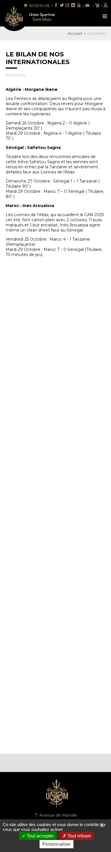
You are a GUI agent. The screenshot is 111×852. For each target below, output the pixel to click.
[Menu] (105, 16)
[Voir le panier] (97, 5)
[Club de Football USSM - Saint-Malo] (14, 17)
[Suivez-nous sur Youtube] (78, 5)
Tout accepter (40, 835)
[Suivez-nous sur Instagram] (67, 5)
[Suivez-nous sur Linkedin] (73, 5)
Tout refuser (78, 835)
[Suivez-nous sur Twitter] (61, 5)
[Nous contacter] (88, 6)
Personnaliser (56, 844)
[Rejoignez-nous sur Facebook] (56, 5)
